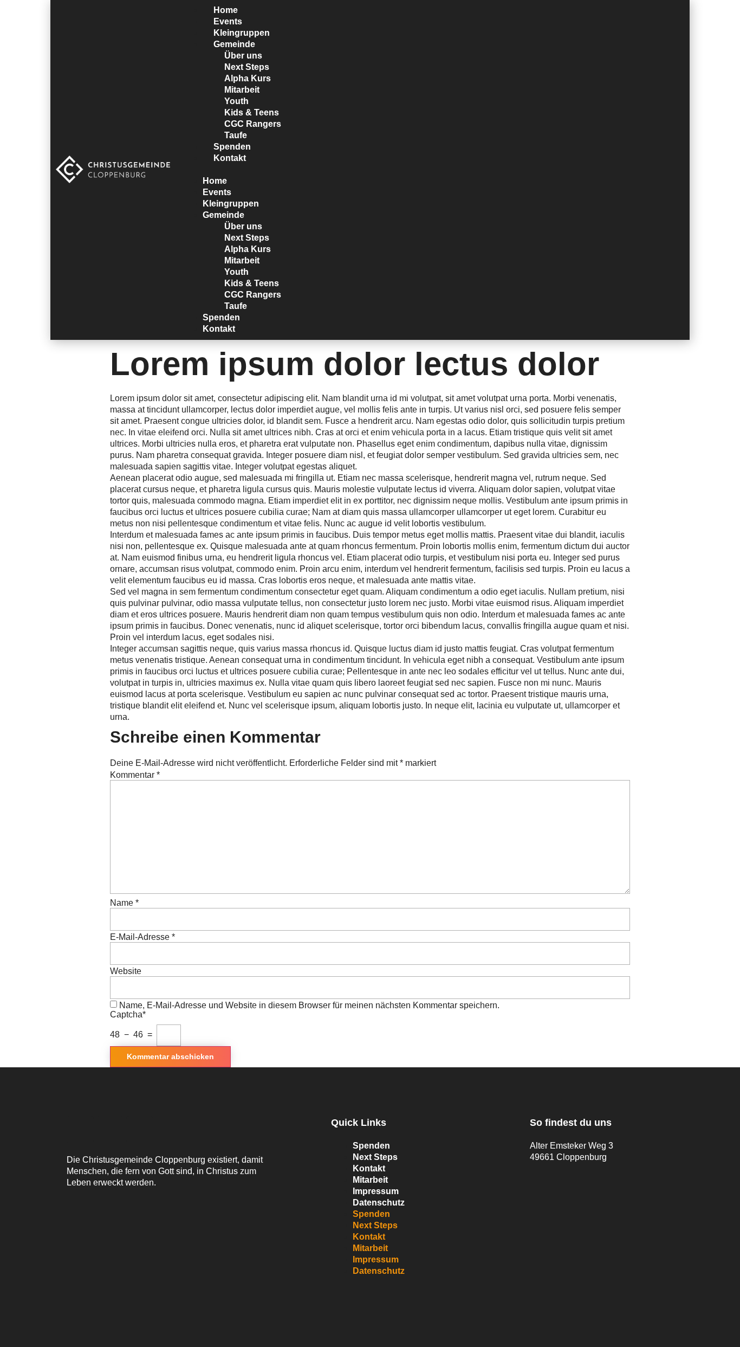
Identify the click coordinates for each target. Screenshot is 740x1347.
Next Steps (246, 67)
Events (217, 192)
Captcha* (128, 1014)
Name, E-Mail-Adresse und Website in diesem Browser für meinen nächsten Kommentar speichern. (309, 1005)
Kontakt (229, 158)
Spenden (221, 317)
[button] (432, 169)
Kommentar (135, 775)
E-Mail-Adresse (142, 937)
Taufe (235, 306)
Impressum (376, 1191)
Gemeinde (234, 44)
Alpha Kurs (247, 78)
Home (215, 180)
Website (125, 971)
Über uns (243, 55)
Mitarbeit (241, 89)
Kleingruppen (231, 203)
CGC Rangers (252, 123)
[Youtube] (110, 1129)
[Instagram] (139, 1129)
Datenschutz (379, 1202)
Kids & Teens (251, 112)
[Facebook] (80, 1129)
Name (124, 903)
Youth (236, 101)
